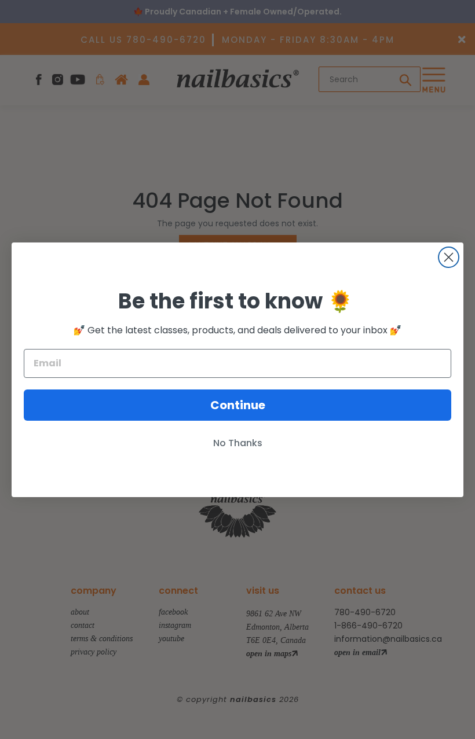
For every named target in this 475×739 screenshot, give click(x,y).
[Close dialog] (449, 257)
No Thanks (237, 443)
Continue (237, 405)
